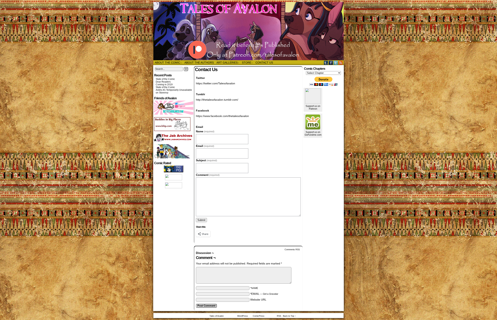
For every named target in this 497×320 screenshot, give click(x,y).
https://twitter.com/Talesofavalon (215, 83)
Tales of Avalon (250, 31)
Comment (208, 174)
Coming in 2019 (164, 84)
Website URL (258, 299)
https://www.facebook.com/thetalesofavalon (222, 116)
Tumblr (326, 62)
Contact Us (264, 62)
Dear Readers (163, 81)
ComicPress (258, 316)
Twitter (335, 62)
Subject (206, 160)
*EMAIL (264, 293)
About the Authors (199, 62)
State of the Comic (165, 79)
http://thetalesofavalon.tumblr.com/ (217, 99)
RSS (340, 62)
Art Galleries (227, 62)
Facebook (330, 62)
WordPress (242, 316)
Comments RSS (292, 249)
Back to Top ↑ (289, 316)
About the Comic (168, 62)
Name (205, 131)
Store (247, 62)
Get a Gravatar (270, 294)
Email (205, 145)
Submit (201, 220)
